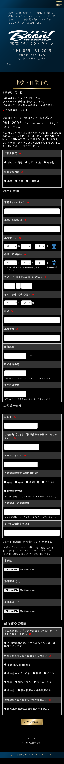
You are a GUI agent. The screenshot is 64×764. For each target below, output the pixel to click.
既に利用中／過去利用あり (35, 690)
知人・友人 (24, 682)
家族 (9, 682)
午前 (9, 482)
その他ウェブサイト (18, 673)
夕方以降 (33, 482)
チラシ (50, 673)
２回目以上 (34, 162)
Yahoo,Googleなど (18, 665)
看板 (38, 673)
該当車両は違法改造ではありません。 (28, 709)
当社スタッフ (44, 682)
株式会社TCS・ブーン (32, 44)
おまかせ (49, 482)
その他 (50, 162)
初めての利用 (14, 162)
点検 (20, 181)
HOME (32, 739)
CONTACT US (31, 743)
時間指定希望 (14, 491)
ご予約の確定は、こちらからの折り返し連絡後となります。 (29, 645)
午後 (20, 482)
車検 (9, 181)
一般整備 (33, 181)
